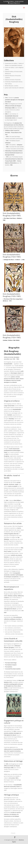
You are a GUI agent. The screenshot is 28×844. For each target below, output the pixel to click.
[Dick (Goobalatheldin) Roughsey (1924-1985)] (14, 211)
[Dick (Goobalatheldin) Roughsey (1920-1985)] (14, 291)
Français (13, 833)
